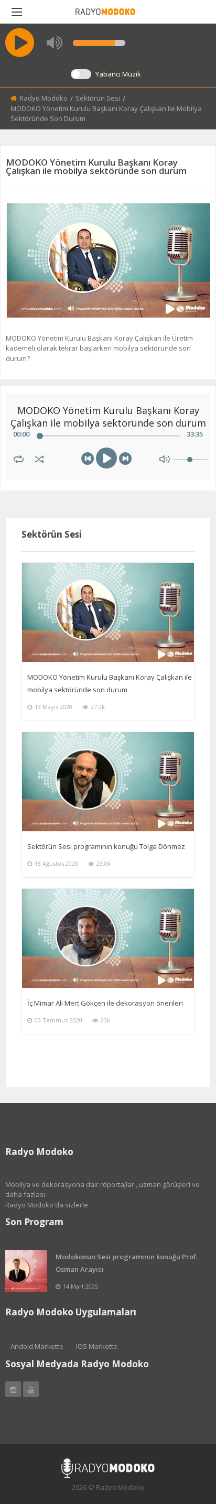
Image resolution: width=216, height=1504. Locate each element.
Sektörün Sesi (97, 98)
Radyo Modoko (43, 98)
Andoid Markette (36, 1346)
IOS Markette (96, 1346)
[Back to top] (182, 1438)
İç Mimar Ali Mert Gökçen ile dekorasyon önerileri (105, 1003)
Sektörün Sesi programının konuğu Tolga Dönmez (106, 846)
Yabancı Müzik (118, 74)
